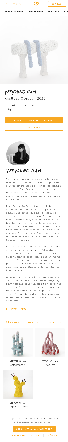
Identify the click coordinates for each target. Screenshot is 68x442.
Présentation (14, 12)
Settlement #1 (18, 365)
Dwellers (50, 365)
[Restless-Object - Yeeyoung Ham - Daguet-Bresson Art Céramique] (34, 50)
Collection (35, 12)
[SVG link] (36, 4)
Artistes (53, 12)
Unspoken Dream (18, 406)
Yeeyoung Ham (20, 92)
